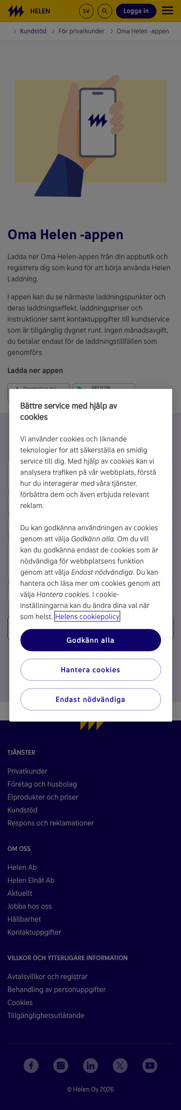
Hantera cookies (91, 669)
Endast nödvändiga (91, 699)
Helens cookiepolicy (87, 616)
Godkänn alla (90, 639)
